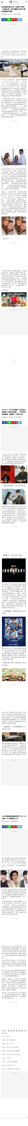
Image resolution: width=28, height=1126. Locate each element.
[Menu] (2, 2)
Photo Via (4, 166)
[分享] (3, 19)
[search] (26, 2)
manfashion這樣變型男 (14, 1)
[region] (14, 36)
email (19, 19)
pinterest (14, 19)
